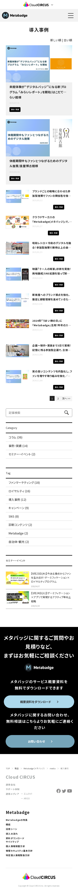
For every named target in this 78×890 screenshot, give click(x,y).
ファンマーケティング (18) (24, 482)
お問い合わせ (36, 741)
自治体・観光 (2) (19, 542)
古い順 (68, 40)
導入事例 (25, 109)
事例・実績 (15, 109)
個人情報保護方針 (15, 846)
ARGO (27, 798)
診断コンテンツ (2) (20, 524)
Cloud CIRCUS (20, 777)
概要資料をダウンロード (35, 702)
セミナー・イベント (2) (22, 454)
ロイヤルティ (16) (19, 491)
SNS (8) (14, 516)
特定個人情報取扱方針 (18, 855)
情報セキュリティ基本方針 (19, 850)
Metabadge (18, 812)
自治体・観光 (64, 233)
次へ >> (66, 398)
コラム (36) (15, 437)
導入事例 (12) (17, 499)
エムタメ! (28, 793)
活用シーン (11, 828)
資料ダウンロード (15, 838)
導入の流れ (12, 833)
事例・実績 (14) (18, 446)
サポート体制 (13, 789)
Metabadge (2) (18, 533)
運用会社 (10, 784)
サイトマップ (12, 841)
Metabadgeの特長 (17, 819)
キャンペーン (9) (19, 508)
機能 (8, 824)
